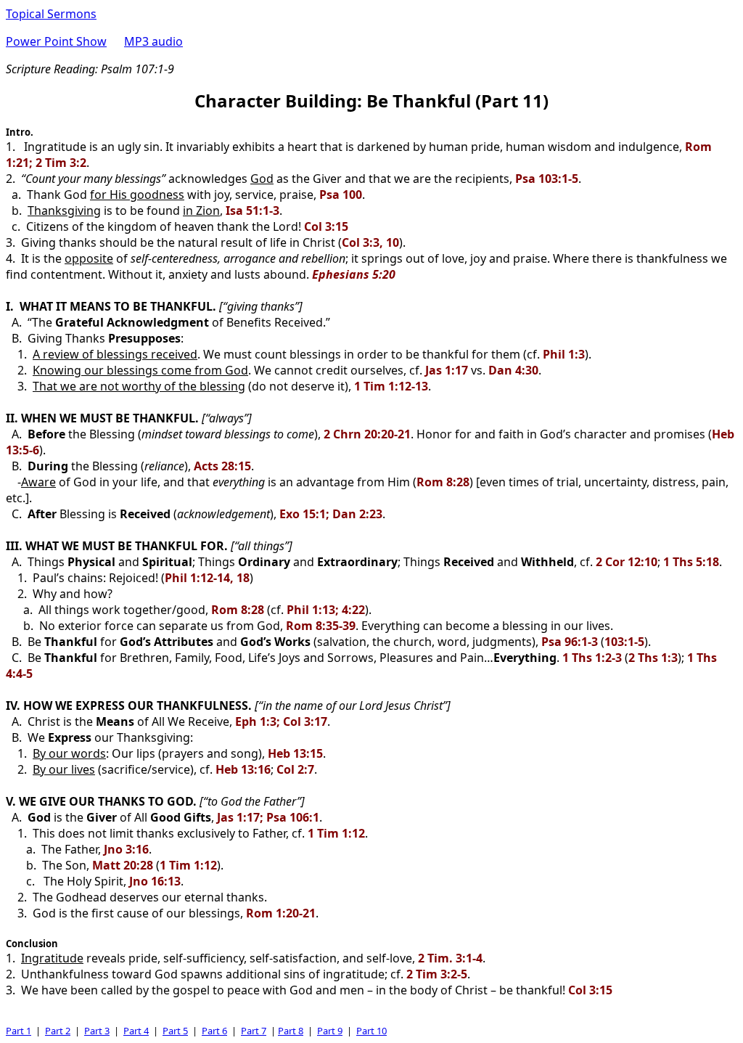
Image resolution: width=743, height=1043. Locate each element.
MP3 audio (153, 41)
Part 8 (290, 1030)
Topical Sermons (51, 14)
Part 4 (136, 1030)
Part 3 (97, 1030)
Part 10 (371, 1030)
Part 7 (253, 1030)
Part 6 (214, 1030)
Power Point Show (56, 41)
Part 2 (57, 1030)
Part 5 (175, 1030)
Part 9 (329, 1030)
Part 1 (18, 1030)
